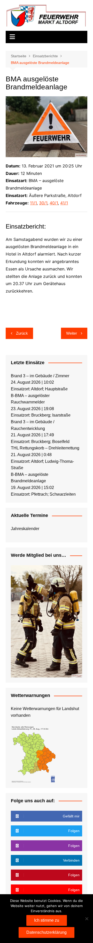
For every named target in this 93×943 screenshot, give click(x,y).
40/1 (54, 202)
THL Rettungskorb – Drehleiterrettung (45, 448)
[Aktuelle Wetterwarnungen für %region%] (34, 753)
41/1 (64, 202)
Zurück (22, 333)
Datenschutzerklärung (46, 932)
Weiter (71, 333)
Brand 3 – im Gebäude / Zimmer (40, 376)
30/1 (43, 202)
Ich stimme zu (46, 920)
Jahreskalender (25, 528)
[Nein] (86, 918)
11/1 (33, 202)
